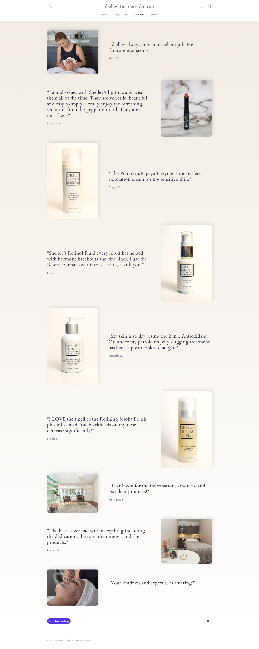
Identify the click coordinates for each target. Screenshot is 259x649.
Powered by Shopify (82, 640)
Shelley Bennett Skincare (64, 640)
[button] (50, 6)
